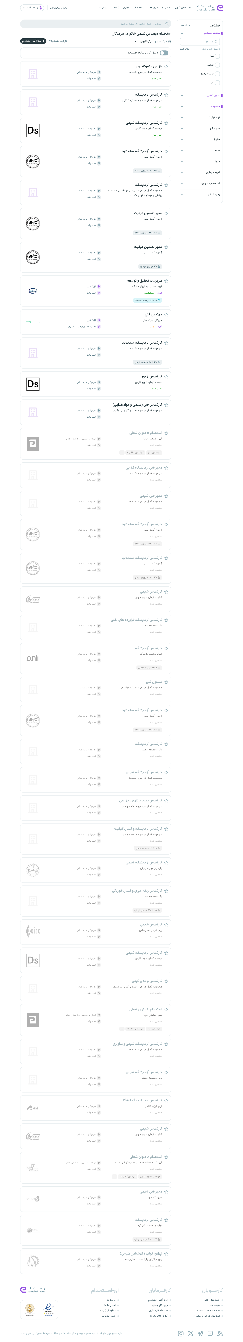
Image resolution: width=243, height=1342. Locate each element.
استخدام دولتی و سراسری (207, 1316)
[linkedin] (210, 1333)
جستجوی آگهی (183, 8)
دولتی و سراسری (161, 8)
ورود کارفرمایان (160, 1305)
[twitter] (190, 1333)
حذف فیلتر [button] (185, 49)
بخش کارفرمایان (58, 8)
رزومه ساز (139, 8)
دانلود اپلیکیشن (108, 1311)
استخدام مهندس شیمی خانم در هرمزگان (141, 33)
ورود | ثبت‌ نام (30, 8)
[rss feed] (220, 1333)
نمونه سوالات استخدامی (207, 1311)
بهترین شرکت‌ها (121, 8)
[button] (200, 56)
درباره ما (111, 1300)
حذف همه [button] (185, 26)
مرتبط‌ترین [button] (146, 42)
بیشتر (104, 8)
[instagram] (181, 1333)
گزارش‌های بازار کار (158, 1316)
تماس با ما (110, 1305)
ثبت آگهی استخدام (32, 41)
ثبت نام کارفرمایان (158, 1311)
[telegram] (200, 1333)
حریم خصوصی (108, 1316)
